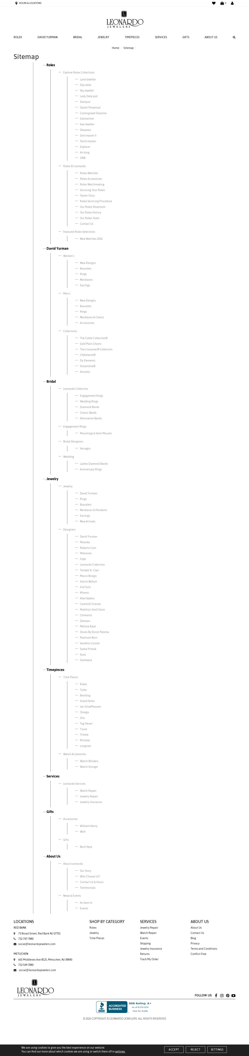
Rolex (18, 37)
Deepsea (85, 129)
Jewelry (103, 37)
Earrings (85, 285)
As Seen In (86, 902)
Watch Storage (89, 766)
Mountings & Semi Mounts (96, 433)
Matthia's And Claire (92, 609)
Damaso (85, 620)
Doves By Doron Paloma (94, 632)
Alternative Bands (91, 418)
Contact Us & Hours (91, 882)
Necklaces (86, 279)
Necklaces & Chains (92, 317)
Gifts (185, 37)
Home (115, 47)
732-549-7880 (25, 964)
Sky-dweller (87, 90)
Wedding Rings (89, 401)
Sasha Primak (88, 649)
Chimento (86, 615)
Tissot (83, 729)
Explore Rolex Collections (79, 72)
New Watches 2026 (91, 238)
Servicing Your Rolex (92, 190)
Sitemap (129, 47)
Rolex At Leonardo (74, 166)
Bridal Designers (73, 441)
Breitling (85, 695)
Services (161, 37)
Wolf (83, 831)
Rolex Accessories (91, 178)
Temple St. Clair (89, 570)
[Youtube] (233, 995)
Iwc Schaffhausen (90, 706)
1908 (82, 158)
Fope (83, 559)
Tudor (83, 689)
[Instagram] (222, 995)
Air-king (84, 152)
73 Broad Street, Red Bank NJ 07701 (37, 930)
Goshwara (86, 660)
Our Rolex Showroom (92, 206)
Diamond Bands (89, 407)
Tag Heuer (86, 723)
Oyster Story (87, 195)
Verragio (85, 448)
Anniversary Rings (91, 469)
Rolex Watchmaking (92, 184)
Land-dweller (88, 79)
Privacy (195, 943)
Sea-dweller (87, 124)
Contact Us (86, 223)
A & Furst (85, 587)
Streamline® (87, 366)
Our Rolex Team (89, 218)
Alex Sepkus (87, 598)
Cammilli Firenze (90, 604)
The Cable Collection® (94, 338)
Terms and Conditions (204, 948)
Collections (70, 331)
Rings (83, 274)
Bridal (77, 37)
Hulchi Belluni (88, 581)
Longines (85, 745)
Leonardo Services (74, 783)
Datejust (85, 101)
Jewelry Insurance (91, 802)
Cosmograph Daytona (93, 113)
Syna (83, 654)
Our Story (85, 870)
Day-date (85, 84)
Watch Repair (88, 790)
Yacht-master (88, 141)
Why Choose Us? (90, 876)
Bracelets (85, 268)
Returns (145, 954)
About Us (211, 37)
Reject (195, 1049)
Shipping (145, 943)
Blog (193, 938)
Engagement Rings (91, 395)
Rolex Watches (89, 173)
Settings (217, 1049)
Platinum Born (88, 637)
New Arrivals (87, 521)
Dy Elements (87, 360)
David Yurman (48, 37)
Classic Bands (88, 412)
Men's (66, 293)
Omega (84, 712)
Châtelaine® (88, 354)
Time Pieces (70, 677)
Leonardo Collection (75, 388)
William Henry (88, 826)
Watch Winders (89, 761)
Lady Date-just (89, 96)
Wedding (68, 456)
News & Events (72, 895)
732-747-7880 (25, 938)
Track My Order (149, 959)
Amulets (85, 371)
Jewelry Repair (89, 796)
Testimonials (88, 887)
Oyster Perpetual (90, 107)
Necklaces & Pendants (93, 510)
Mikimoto (86, 553)
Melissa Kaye (88, 626)
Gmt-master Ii (88, 135)
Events (84, 908)
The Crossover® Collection (96, 349)
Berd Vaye (86, 846)
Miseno (84, 592)
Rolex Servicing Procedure (96, 201)
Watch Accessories (74, 754)
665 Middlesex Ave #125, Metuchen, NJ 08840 (43, 956)
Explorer (85, 146)
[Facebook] (216, 995)
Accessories (87, 322)
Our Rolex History (90, 212)
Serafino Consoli (90, 643)
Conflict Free (198, 954)
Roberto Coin (88, 547)
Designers (69, 529)
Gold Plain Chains (90, 343)
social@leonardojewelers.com (36, 944)
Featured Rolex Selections (79, 231)
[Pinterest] (228, 995)
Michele (85, 740)
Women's (68, 255)
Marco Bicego (88, 575)
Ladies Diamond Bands (94, 463)
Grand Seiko (87, 701)
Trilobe (84, 734)
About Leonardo (73, 863)
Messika (85, 542)
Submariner (87, 118)
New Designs (88, 262)
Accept (174, 1049)
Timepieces (132, 37)
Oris (82, 717)
